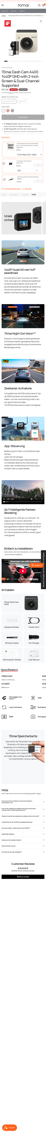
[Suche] (39, 5)
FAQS (34, 195)
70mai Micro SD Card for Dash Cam (23, 162)
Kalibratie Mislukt (8, 834)
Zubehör (14, 11)
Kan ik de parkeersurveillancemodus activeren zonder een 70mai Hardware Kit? (19, 809)
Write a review (23, 877)
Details (4, 195)
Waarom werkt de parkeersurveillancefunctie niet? (20, 816)
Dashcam (5, 11)
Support (22, 11)
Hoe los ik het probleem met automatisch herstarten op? (17, 802)
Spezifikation (14, 195)
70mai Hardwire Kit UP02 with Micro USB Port (28, 178)
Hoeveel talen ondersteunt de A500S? (16, 828)
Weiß (3, 110)
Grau (12, 110)
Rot (8, 110)
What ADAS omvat (8, 846)
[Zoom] (40, 21)
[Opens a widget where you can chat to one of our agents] (36, 565)
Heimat (4, 16)
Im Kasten (25, 195)
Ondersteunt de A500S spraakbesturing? (17, 822)
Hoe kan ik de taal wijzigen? (12, 852)
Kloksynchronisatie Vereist (11, 840)
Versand (10, 93)
